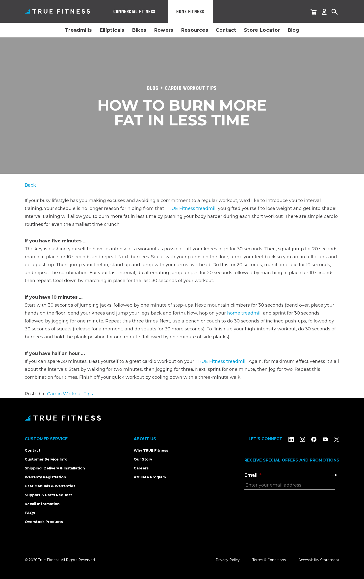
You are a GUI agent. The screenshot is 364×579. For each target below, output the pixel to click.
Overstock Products (44, 522)
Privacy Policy (228, 560)
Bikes (139, 30)
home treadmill (244, 313)
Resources (194, 30)
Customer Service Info (46, 459)
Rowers (164, 30)
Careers (141, 468)
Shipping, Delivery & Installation (55, 468)
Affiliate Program (150, 477)
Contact (226, 30)
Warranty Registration (45, 477)
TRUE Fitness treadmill (191, 208)
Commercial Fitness (134, 11)
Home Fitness (190, 11)
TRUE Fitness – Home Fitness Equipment (57, 11)
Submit (334, 475)
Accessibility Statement (318, 560)
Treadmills (78, 30)
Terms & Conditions (269, 560)
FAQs (30, 513)
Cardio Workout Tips (70, 394)
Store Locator (262, 30)
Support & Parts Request (48, 495)
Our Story (143, 459)
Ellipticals (112, 30)
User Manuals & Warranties (50, 486)
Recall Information (42, 504)
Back (30, 185)
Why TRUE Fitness (151, 450)
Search (334, 12)
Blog (293, 30)
